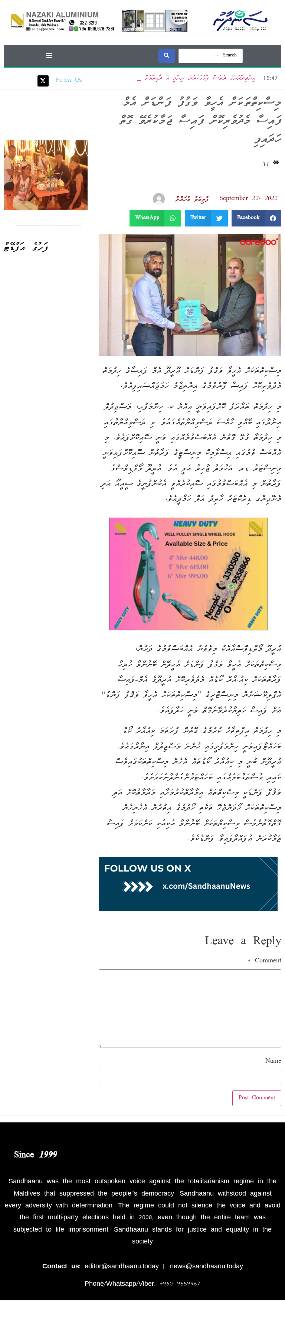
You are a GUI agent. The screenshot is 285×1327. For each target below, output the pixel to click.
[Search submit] (166, 56)
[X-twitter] (43, 81)
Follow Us (69, 80)
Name (273, 1061)
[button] (48, 55)
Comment (264, 961)
